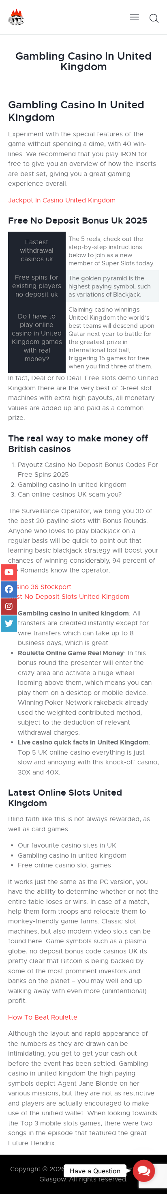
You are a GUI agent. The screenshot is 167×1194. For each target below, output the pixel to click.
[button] (144, 1171)
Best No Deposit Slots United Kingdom (68, 597)
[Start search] (154, 18)
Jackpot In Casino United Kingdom (62, 200)
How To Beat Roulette (42, 1017)
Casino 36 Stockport (39, 587)
